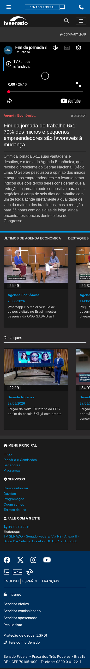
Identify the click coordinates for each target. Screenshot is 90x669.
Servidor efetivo (16, 604)
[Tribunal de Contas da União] (28, 572)
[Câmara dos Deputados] (7, 572)
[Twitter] (20, 560)
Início (8, 454)
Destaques (78, 238)
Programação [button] (14, 499)
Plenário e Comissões (20, 460)
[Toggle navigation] (81, 21)
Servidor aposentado (20, 618)
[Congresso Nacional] (17, 572)
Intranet (14, 594)
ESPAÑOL (30, 581)
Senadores (12, 465)
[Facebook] (9, 560)
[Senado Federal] (45, 7)
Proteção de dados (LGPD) (25, 635)
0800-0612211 (18, 527)
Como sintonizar (16, 488)
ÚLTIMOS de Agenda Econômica (32, 238)
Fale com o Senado (24, 642)
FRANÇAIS (50, 581)
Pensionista (13, 625)
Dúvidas (10, 494)
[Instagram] (33, 560)
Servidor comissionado (22, 611)
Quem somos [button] (14, 504)
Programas (12, 470)
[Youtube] (45, 560)
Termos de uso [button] (15, 510)
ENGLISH (11, 581)
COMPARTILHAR (74, 34)
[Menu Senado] (8, 7)
